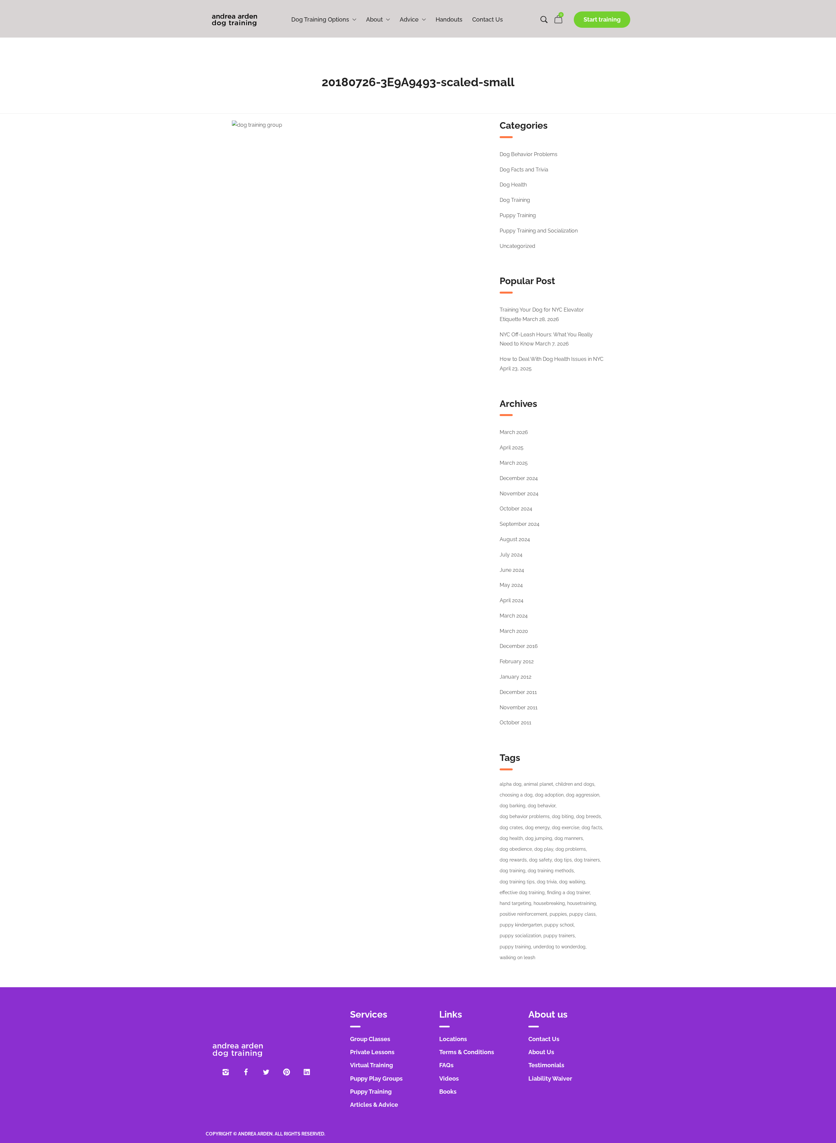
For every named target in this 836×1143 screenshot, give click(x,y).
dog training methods (551, 870)
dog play (543, 849)
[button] (602, 19)
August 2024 (515, 539)
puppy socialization (520, 935)
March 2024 (514, 616)
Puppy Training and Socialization (539, 231)
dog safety (540, 859)
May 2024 (511, 585)
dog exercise (565, 827)
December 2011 (518, 692)
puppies (558, 914)
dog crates (511, 827)
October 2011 (515, 722)
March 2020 (514, 631)
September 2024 (519, 524)
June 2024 (512, 570)
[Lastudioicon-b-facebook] (245, 1072)
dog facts (592, 827)
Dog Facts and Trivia (524, 170)
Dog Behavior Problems (528, 154)
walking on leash (517, 957)
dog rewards (513, 859)
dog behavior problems (525, 816)
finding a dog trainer (568, 892)
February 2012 (517, 661)
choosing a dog (516, 794)
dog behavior (541, 805)
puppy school (559, 924)
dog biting (563, 816)
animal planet (538, 784)
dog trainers (587, 859)
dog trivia (547, 881)
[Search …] (544, 20)
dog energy (537, 827)
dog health (511, 838)
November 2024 (519, 494)
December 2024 (519, 478)
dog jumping (538, 838)
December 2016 (519, 646)
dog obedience (516, 849)
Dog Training (515, 200)
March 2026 (514, 432)
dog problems (570, 849)
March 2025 (514, 463)
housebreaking (549, 903)
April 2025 (511, 447)
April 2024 (511, 600)
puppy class (582, 914)
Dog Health (513, 185)
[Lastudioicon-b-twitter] (266, 1072)
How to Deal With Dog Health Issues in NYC (551, 359)
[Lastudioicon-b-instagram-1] (225, 1072)
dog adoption (549, 794)
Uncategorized (517, 246)
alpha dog (511, 784)
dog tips (563, 859)
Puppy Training (518, 215)
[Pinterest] (286, 1072)
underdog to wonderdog (559, 946)
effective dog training (522, 892)
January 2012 (515, 677)
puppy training (515, 946)
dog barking (512, 805)
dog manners (569, 838)
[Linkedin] (306, 1072)
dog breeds (588, 816)
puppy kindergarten (521, 924)
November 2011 (519, 707)
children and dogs (574, 784)
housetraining (581, 903)
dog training (512, 870)
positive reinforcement (523, 914)
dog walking (572, 881)
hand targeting (515, 903)
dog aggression (582, 794)
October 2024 (516, 509)
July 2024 (511, 555)
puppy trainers (559, 935)
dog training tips (517, 881)
